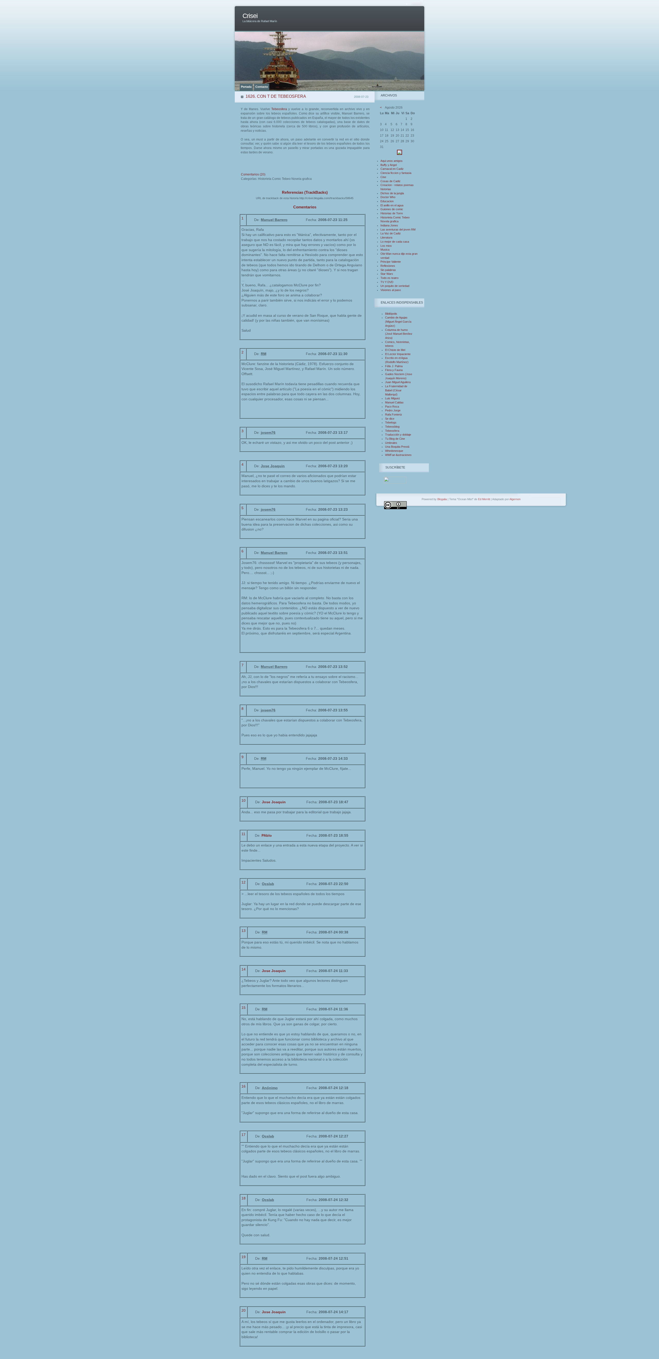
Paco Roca (392, 406)
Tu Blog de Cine (395, 438)
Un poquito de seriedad (394, 285)
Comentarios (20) (253, 174)
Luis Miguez (392, 398)
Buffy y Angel (388, 164)
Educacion (387, 201)
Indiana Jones (389, 225)
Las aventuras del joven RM (397, 229)
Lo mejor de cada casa (394, 241)
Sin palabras (388, 269)
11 (243, 834)
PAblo (267, 835)
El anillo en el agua (391, 205)
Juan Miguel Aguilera (398, 382)
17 (243, 1135)
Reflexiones (387, 265)
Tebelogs (390, 422)
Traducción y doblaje (398, 434)
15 (243, 1007)
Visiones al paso (390, 290)
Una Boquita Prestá (397, 446)
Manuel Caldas (394, 402)
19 (243, 1257)
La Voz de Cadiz (390, 233)
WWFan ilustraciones (398, 454)
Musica (384, 249)
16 (243, 1086)
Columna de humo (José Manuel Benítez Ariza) (398, 333)
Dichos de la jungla (392, 193)
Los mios (386, 245)
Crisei (250, 15)
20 (243, 1310)
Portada (246, 86)
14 (243, 969)
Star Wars (386, 273)
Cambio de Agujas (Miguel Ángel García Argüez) (398, 321)
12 (243, 882)
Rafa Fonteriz (393, 414)
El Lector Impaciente (398, 354)
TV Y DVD (386, 282)
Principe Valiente (390, 261)
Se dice (389, 418)
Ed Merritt (484, 499)
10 (243, 800)
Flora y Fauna (394, 370)
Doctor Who (387, 197)
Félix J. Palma (394, 366)
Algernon (515, 499)
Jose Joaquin (274, 802)
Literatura (386, 237)
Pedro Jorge (393, 410)
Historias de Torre (391, 213)
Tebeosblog (392, 426)
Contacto (261, 86)
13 (243, 931)
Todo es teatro (389, 277)
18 (243, 1198)
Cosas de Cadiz (390, 181)
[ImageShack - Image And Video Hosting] (399, 153)
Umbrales (391, 442)
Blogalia (442, 499)
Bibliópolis (391, 313)
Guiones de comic (391, 209)
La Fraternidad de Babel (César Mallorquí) (396, 390)
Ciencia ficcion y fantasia (395, 172)
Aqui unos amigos (391, 160)
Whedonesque (394, 450)
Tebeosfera (279, 109)
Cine (383, 177)
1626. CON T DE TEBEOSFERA (276, 96)
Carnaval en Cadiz (392, 168)
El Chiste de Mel (395, 349)
